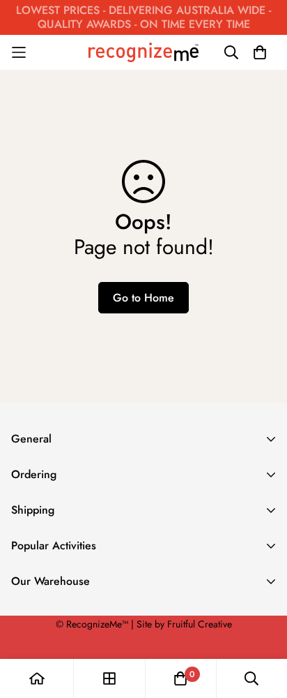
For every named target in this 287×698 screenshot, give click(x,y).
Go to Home (143, 298)
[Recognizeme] (143, 52)
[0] (180, 678)
